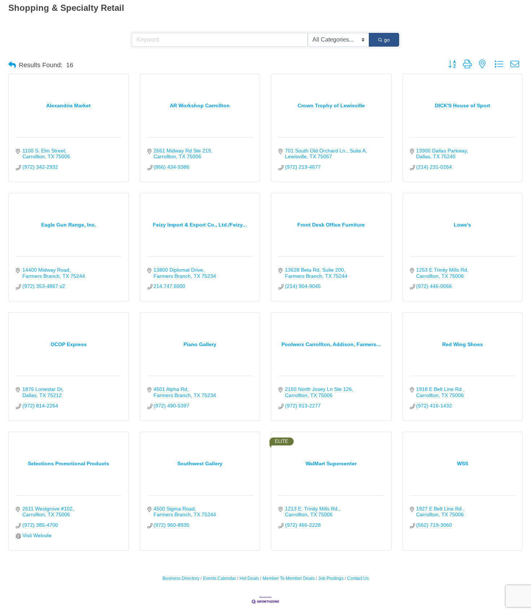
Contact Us (358, 578)
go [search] (387, 40)
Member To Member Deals (289, 578)
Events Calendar (219, 578)
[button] (12, 65)
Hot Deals (249, 578)
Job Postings (331, 578)
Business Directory (181, 578)
